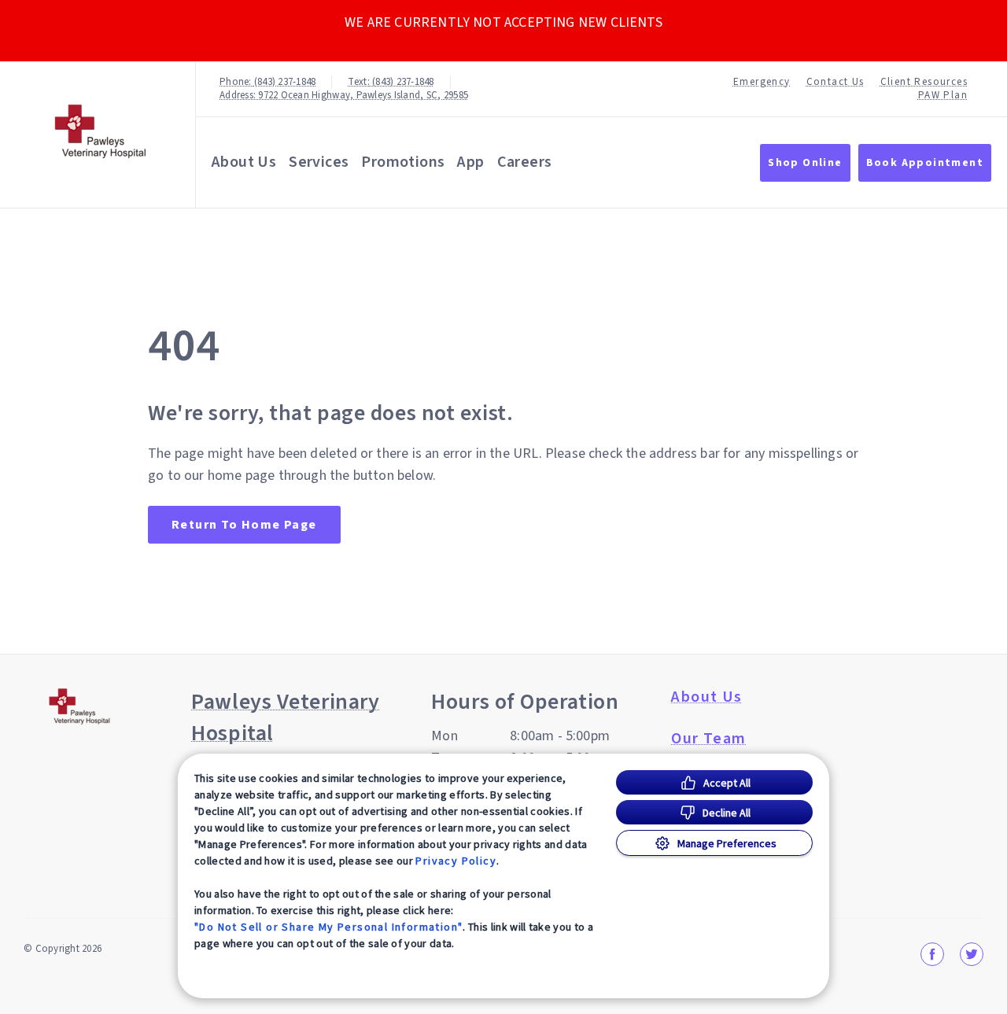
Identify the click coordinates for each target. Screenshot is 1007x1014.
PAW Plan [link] (943, 95)
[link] (101, 131)
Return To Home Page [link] (244, 524)
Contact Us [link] (835, 82)
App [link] (470, 162)
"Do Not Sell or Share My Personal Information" (328, 927)
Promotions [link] (402, 162)
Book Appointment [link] (924, 163)
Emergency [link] (762, 82)
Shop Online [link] (805, 163)
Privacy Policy (455, 861)
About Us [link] (706, 697)
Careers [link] (524, 162)
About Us (244, 162)
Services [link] (319, 162)
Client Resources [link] (924, 82)
